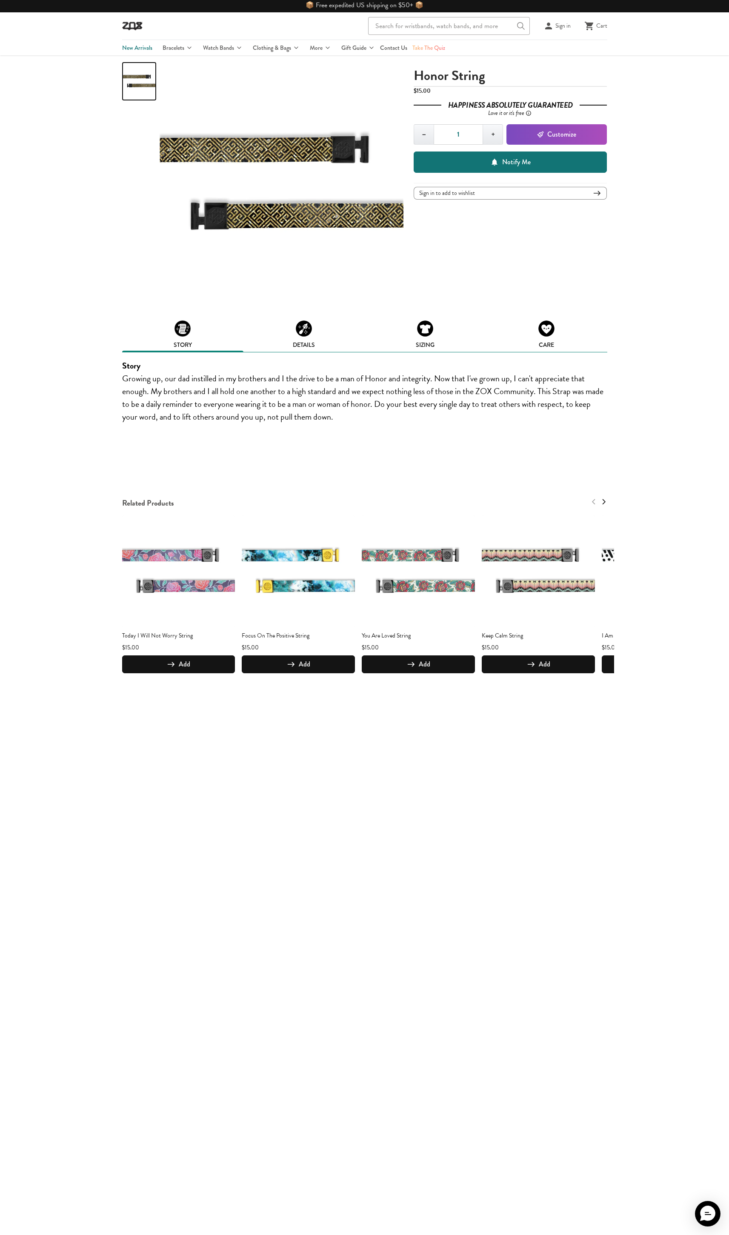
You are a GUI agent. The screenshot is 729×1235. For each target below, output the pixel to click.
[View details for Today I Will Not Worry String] (178, 571)
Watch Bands (218, 47)
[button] (707, 1213)
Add (184, 664)
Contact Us (393, 47)
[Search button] (521, 26)
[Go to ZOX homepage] (132, 26)
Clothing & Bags (272, 47)
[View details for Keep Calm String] (538, 571)
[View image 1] (139, 81)
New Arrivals (137, 47)
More (316, 47)
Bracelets (173, 47)
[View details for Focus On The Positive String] (298, 571)
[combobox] (449, 26)
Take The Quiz (428, 47)
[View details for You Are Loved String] (418, 571)
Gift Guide (353, 47)
